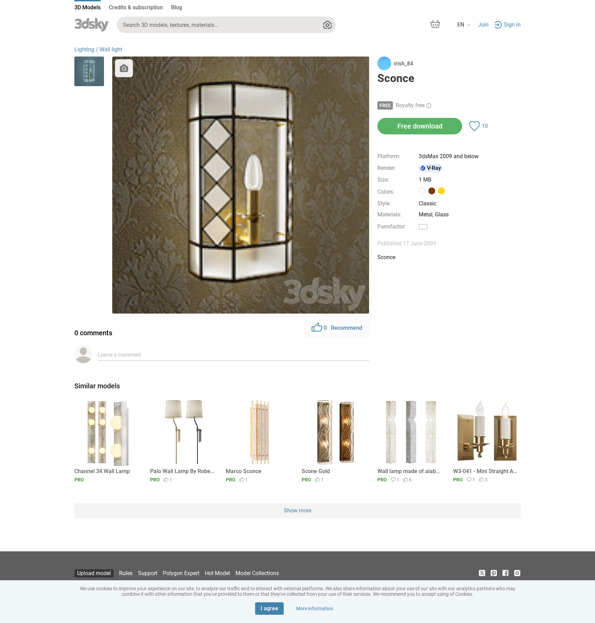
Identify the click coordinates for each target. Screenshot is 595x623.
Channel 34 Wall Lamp (102, 471)
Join (483, 24)
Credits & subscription (136, 7)
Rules (126, 573)
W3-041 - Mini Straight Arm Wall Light (485, 471)
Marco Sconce (243, 471)
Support (147, 573)
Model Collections (257, 573)
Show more (297, 510)
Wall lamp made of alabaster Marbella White (409, 471)
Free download (419, 126)
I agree (269, 608)
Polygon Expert (181, 573)
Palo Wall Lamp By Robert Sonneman (182, 471)
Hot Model (217, 573)
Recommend (343, 328)
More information (314, 608)
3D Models (87, 7)
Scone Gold (316, 471)
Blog (176, 7)
